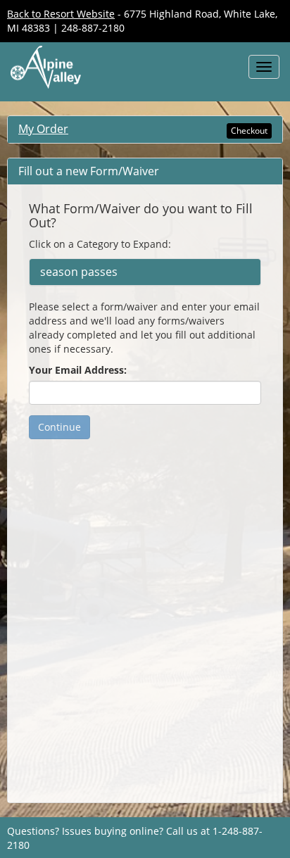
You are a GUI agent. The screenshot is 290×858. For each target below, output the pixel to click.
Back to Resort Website (61, 13)
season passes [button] (79, 272)
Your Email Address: (78, 370)
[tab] (145, 272)
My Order (43, 129)
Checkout (249, 131)
